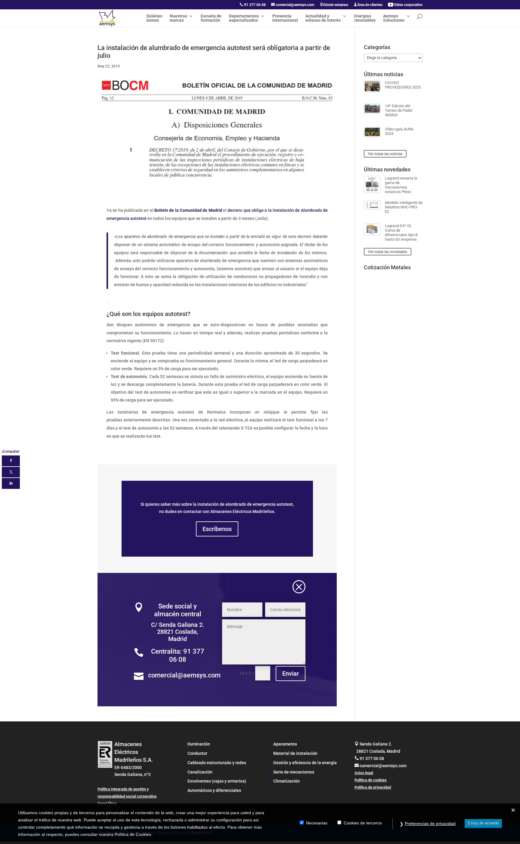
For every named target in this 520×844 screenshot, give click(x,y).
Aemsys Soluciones (393, 18)
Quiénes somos (154, 18)
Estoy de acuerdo (483, 823)
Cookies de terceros (363, 823)
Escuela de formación (211, 18)
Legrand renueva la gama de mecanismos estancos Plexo (401, 185)
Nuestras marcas (178, 18)
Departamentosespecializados (244, 18)
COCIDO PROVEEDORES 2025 (403, 84)
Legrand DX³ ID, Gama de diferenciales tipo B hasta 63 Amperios (401, 233)
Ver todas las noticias (385, 154)
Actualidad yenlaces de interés (323, 18)
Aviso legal (363, 773)
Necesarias (316, 823)
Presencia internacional (285, 18)
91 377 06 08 (253, 5)
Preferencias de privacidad (430, 823)
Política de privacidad (372, 787)
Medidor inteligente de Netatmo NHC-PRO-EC (403, 207)
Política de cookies (370, 780)
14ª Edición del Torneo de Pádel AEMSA (398, 110)
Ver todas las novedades (387, 252)
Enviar (290, 673)
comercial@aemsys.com (292, 5)
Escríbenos (217, 529)
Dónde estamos (334, 5)
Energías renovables (365, 18)
